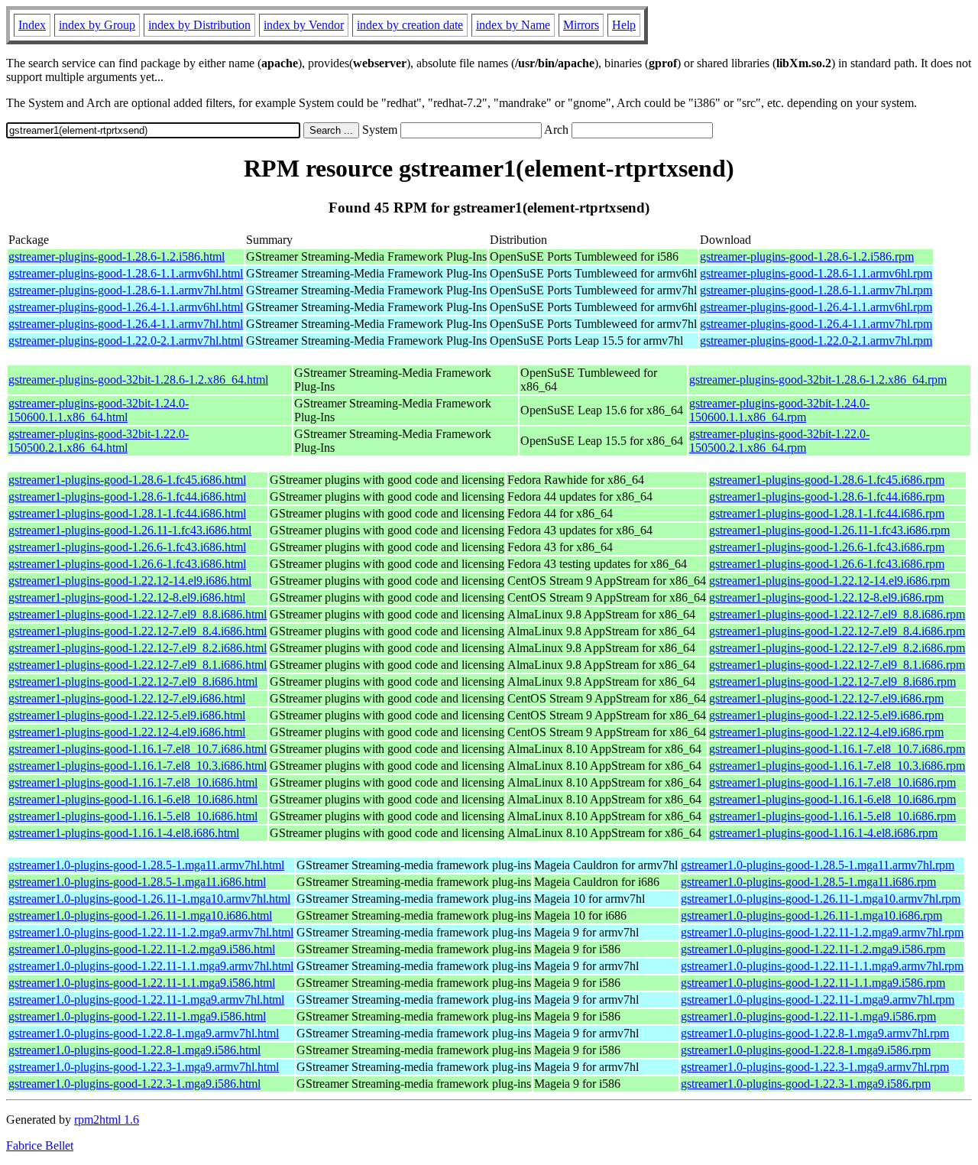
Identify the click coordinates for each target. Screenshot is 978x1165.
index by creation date (410, 24)
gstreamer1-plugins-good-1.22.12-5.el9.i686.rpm (826, 715)
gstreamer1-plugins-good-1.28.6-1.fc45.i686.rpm (826, 479)
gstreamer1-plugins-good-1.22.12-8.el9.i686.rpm (826, 597)
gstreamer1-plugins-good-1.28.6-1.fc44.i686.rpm (826, 496)
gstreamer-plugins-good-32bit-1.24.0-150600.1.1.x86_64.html (98, 410)
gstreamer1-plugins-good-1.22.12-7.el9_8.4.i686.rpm (837, 631)
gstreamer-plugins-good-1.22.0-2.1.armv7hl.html (125, 340)
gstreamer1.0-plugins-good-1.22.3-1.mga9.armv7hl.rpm (815, 1066)
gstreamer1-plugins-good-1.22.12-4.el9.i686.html (126, 731)
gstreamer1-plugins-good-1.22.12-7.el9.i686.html (126, 698)
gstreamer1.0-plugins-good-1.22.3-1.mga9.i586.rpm (806, 1083)
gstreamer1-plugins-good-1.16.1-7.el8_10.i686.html (132, 782)
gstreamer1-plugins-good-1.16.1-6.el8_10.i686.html (132, 799)
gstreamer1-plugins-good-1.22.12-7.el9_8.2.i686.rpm (837, 647)
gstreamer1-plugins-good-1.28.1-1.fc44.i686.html (127, 513)
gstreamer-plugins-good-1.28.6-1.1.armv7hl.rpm (816, 290)
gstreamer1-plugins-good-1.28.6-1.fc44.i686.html (127, 496)
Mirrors (581, 24)
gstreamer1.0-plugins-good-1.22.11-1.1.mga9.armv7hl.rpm (822, 965)
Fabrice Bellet (39, 1145)
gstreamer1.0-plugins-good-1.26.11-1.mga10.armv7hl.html (149, 898)
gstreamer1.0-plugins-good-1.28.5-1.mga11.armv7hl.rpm (817, 864)
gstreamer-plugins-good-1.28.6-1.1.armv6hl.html (125, 273)
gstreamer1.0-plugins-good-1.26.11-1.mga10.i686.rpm (811, 915)
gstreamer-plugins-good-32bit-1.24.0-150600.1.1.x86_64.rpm (779, 410)
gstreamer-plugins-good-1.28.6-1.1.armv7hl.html (125, 290)
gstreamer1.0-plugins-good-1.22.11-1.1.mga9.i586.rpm (813, 982)
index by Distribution (199, 24)
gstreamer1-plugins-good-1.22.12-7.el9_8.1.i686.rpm (837, 664)
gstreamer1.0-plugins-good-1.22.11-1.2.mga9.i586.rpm (813, 949)
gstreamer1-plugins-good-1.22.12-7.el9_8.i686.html (132, 681)
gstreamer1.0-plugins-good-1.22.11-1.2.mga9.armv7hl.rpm (822, 932)
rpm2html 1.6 (106, 1119)
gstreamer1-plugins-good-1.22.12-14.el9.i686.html (129, 580)
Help (624, 24)
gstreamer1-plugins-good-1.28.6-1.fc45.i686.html (127, 479)
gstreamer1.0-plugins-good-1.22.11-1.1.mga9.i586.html (141, 982)
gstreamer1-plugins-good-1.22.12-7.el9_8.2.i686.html (137, 647)
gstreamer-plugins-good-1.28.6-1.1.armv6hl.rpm (816, 273)
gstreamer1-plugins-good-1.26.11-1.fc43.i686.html (129, 530)
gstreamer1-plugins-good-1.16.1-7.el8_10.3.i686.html (137, 765)
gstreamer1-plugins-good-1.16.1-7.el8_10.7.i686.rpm (837, 748)
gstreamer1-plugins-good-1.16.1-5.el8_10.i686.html (132, 816)
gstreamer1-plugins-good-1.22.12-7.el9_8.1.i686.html (137, 664)
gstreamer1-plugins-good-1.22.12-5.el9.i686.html (126, 715)
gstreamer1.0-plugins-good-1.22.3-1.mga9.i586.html (134, 1083)
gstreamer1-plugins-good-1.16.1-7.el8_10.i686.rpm (832, 782)
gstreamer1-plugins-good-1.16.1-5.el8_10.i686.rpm (832, 816)
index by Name (513, 24)
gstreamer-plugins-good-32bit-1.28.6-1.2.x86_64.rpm (818, 379)
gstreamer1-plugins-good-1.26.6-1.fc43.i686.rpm (826, 546)
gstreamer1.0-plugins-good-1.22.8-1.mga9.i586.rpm (806, 1049)
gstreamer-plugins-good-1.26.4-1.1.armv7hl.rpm (816, 323)
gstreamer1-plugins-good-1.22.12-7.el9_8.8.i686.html (137, 614)
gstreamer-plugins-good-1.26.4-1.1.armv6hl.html (125, 306)
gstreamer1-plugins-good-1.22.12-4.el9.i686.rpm (826, 731)
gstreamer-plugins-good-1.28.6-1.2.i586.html (116, 256)
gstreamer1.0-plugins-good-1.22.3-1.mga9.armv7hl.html (143, 1066)
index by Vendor (304, 24)
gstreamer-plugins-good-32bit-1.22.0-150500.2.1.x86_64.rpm (779, 440)
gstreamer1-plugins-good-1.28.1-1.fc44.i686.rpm (826, 513)
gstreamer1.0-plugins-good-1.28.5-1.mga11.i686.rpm (808, 881)
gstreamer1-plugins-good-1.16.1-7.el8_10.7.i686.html (137, 748)
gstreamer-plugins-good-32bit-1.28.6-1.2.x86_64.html (138, 379)
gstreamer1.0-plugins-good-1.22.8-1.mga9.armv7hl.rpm (815, 1033)
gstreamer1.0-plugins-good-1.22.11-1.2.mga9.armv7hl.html (150, 932)
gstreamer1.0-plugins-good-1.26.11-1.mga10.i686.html (140, 915)
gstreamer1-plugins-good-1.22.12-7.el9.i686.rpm (826, 698)
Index (32, 24)
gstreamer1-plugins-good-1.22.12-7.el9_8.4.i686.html (137, 631)
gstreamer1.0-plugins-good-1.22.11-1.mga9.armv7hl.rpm (817, 999)
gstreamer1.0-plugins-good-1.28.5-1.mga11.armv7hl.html (146, 864)
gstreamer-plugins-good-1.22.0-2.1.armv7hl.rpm (816, 340)
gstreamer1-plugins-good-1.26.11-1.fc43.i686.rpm (829, 530)
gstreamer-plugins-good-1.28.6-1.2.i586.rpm (807, 256)
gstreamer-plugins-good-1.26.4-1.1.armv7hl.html (125, 323)
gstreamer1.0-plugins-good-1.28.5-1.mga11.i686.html (137, 881)
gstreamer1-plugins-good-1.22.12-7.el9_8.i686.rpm (832, 681)
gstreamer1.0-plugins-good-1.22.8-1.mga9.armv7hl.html (143, 1033)
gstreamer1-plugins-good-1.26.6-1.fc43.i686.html (127, 546)
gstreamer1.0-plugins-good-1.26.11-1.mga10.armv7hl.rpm (820, 898)
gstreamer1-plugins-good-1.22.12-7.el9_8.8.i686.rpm (837, 614)
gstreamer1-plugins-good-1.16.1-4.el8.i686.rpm (823, 832)
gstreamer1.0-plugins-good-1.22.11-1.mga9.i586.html (137, 1016)
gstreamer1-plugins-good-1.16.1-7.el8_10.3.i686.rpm (837, 765)
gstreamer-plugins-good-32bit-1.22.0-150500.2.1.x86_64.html (98, 440)
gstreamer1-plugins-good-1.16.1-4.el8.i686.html (123, 832)
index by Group (97, 24)
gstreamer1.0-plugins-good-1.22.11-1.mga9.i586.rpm (808, 1016)
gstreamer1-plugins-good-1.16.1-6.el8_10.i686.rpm (832, 799)
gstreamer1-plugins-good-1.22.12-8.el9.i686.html (126, 597)
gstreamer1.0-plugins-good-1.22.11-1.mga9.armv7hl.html (146, 999)
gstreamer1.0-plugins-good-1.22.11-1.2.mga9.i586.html (141, 949)
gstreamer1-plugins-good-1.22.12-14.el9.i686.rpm (829, 580)
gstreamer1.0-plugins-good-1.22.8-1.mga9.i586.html (134, 1049)
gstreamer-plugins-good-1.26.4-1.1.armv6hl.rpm (816, 306)
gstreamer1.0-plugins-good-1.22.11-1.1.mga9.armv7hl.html (150, 965)
